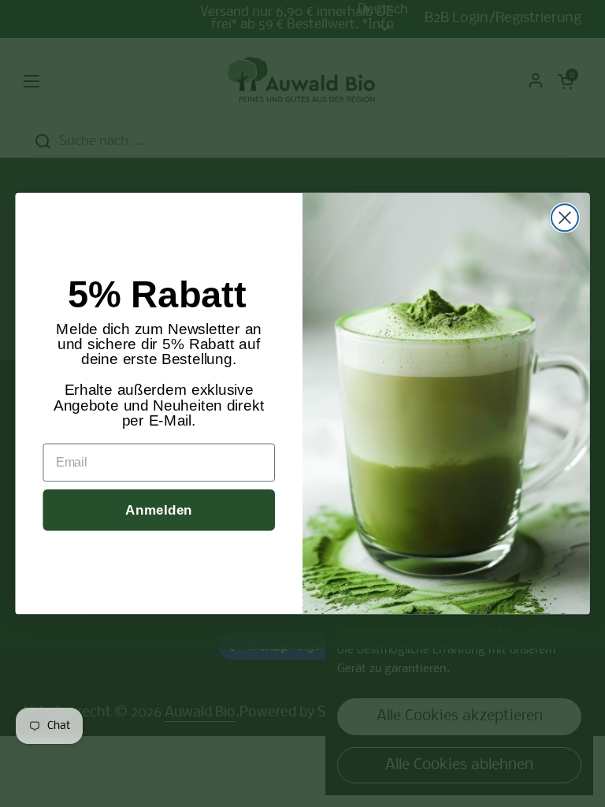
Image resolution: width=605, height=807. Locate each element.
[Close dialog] (564, 217)
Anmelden (158, 509)
